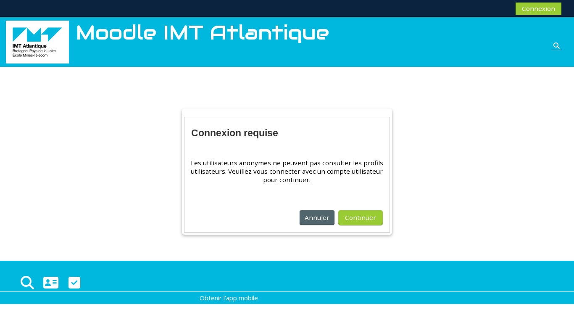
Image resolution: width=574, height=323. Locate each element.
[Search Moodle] (27, 282)
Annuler (317, 217)
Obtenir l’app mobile (229, 298)
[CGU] (74, 282)
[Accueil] (37, 41)
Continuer (360, 217)
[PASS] (51, 282)
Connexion (538, 8)
